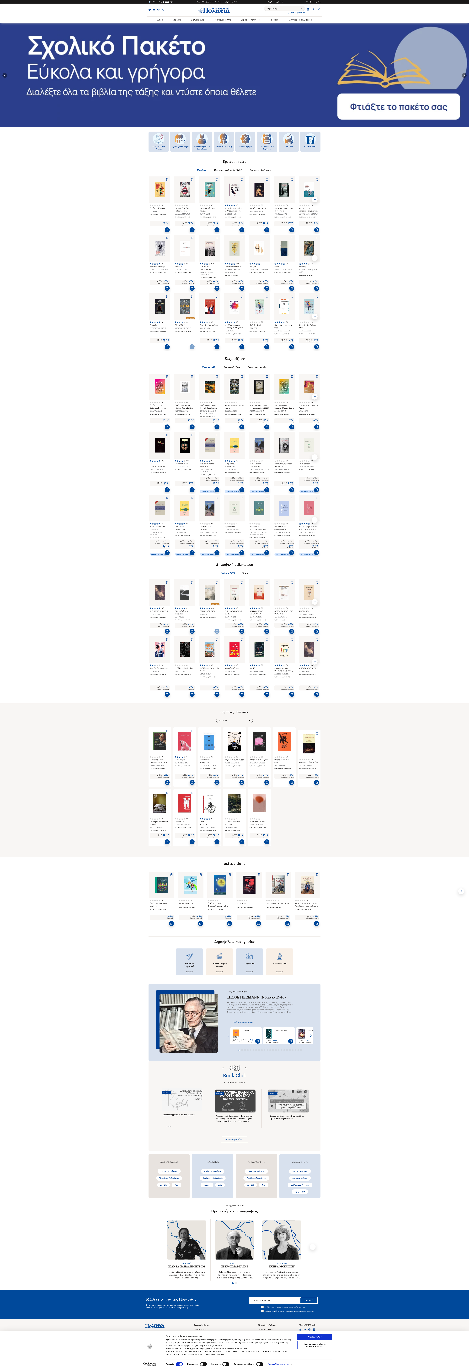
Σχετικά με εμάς (200, 1329)
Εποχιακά (176, 19)
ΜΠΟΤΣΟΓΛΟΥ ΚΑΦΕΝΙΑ (308, 214)
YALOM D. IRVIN (231, 617)
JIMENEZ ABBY (230, 671)
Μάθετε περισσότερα (243, 1022)
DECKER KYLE (279, 765)
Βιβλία (160, 19)
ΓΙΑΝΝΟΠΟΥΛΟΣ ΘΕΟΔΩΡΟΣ (206, 470)
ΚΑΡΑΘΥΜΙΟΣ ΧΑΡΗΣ (158, 328)
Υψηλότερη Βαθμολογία (169, 1178)
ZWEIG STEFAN (205, 614)
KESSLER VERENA (181, 763)
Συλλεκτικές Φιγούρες (300, 1185)
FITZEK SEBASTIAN (257, 411)
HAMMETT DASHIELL (258, 211)
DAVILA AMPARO (305, 765)
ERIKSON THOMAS (281, 674)
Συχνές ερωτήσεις (265, 1329)
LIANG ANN (154, 671)
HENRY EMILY (205, 674)
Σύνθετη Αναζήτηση (296, 12)
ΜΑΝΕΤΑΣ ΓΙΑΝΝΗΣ (307, 532)
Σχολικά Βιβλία (197, 19)
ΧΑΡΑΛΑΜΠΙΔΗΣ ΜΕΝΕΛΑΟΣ (206, 273)
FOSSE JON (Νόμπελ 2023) (259, 469)
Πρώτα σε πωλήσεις (169, 1171)
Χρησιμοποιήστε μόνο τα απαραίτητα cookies (314, 1345)
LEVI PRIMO (179, 617)
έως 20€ (163, 1185)
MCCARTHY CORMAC (208, 827)
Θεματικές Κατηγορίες (251, 19)
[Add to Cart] (167, 229)
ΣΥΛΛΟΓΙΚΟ (303, 411)
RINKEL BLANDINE (182, 825)
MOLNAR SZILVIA (256, 825)
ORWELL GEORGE (156, 469)
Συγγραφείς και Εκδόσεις (300, 19)
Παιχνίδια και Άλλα (222, 19)
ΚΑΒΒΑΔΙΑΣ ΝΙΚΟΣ (306, 614)
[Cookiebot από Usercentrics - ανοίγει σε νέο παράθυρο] (149, 1364)
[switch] (203, 1364)
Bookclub (275, 19)
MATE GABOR (230, 272)
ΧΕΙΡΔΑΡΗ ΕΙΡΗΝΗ (182, 214)
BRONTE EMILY (156, 614)
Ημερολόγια (300, 1191)
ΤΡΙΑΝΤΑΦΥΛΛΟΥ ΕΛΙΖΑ (259, 270)
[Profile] (313, 10)
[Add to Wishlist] (167, 179)
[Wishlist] (308, 10)
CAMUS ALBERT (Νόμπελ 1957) (308, 271)
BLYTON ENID (205, 214)
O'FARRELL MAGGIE (257, 671)
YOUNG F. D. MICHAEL (208, 765)
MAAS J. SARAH (156, 411)
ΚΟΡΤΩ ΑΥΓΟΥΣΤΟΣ (281, 469)
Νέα (176, 1185)
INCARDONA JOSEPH (258, 763)
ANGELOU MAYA (231, 214)
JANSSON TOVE (230, 469)
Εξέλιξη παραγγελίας (313, 2)
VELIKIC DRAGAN (156, 827)
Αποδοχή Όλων (315, 1337)
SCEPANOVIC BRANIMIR (159, 270)
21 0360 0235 (168, 2)
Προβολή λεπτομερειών (278, 1364)
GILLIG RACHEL (231, 411)
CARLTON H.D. (180, 671)
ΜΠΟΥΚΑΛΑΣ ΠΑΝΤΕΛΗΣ (284, 270)
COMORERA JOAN (281, 214)
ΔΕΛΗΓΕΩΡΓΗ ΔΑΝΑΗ (282, 331)
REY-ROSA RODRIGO (182, 270)
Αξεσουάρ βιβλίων (300, 1178)
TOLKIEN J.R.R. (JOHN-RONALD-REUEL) (258, 533)
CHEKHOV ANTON (157, 765)
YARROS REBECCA (181, 411)
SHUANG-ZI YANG (231, 827)
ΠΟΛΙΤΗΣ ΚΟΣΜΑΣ (306, 467)
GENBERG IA (155, 211)
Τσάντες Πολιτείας (300, 1171)
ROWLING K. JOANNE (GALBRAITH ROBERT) (208, 412)
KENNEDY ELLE (255, 328)
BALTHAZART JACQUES (283, 532)
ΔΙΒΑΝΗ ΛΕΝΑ (205, 328)
